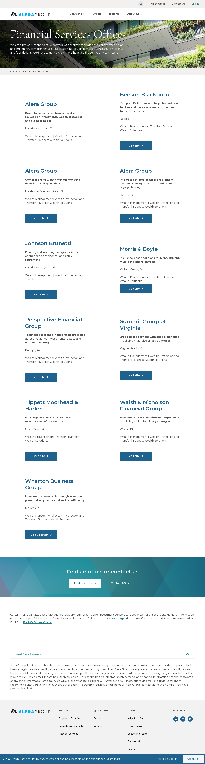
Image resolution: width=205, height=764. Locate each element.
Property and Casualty (70, 726)
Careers (132, 749)
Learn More (113, 758)
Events (97, 13)
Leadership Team (137, 733)
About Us (133, 13)
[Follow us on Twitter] (190, 719)
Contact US (119, 583)
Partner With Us (137, 741)
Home (13, 71)
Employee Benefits (69, 718)
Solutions (76, 13)
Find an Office (156, 3)
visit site (134, 145)
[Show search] (140, 3)
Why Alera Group (137, 718)
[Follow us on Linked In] (175, 719)
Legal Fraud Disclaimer (28, 654)
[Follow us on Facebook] (182, 719)
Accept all (193, 758)
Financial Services (68, 733)
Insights (114, 13)
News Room (135, 726)
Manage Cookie (167, 758)
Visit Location (39, 534)
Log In (195, 3)
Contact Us (178, 3)
